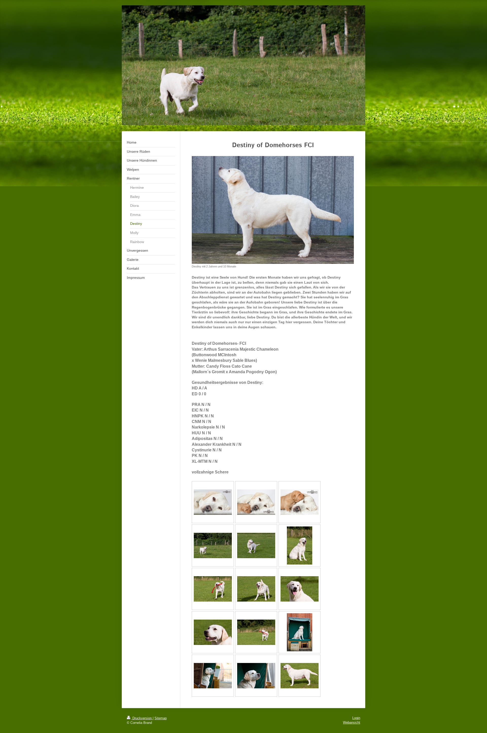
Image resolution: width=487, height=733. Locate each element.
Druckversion (142, 718)
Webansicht (351, 722)
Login (356, 718)
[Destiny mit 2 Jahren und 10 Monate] (273, 210)
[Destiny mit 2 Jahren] (213, 545)
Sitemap (160, 718)
